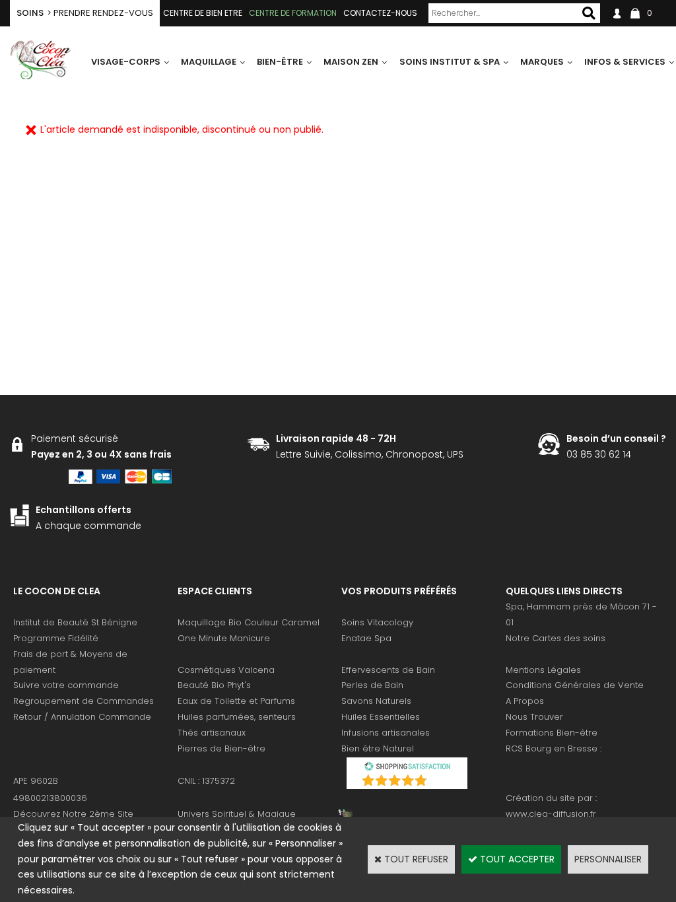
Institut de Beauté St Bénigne (75, 622)
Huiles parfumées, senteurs (237, 717)
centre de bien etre (202, 12)
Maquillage (208, 61)
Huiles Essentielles (380, 717)
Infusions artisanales (385, 732)
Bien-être (280, 61)
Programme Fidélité (55, 638)
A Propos (525, 701)
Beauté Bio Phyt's (214, 685)
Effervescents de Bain (388, 670)
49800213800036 (50, 798)
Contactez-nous (380, 12)
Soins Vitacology (377, 622)
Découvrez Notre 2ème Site (73, 814)
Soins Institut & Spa (449, 61)
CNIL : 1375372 (206, 781)
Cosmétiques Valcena (226, 670)
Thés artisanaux (212, 732)
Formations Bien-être (551, 732)
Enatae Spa (366, 638)
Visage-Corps (125, 61)
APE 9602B (35, 781)
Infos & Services (624, 61)
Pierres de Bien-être (221, 748)
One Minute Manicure (224, 638)
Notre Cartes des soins (555, 638)
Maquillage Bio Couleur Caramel (249, 622)
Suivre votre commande (66, 685)
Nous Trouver (534, 717)
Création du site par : (551, 798)
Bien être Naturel (377, 748)
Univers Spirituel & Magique (237, 814)
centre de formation (293, 12)
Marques (542, 61)
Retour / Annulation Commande (82, 717)
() (441, 782)
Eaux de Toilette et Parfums (236, 701)
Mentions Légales (543, 670)
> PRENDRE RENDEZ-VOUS (85, 13)
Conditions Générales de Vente (575, 685)
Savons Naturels (376, 701)
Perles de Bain (372, 685)
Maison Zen (350, 61)
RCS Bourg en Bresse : (553, 748)
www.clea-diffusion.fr (551, 814)
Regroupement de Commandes (83, 701)
